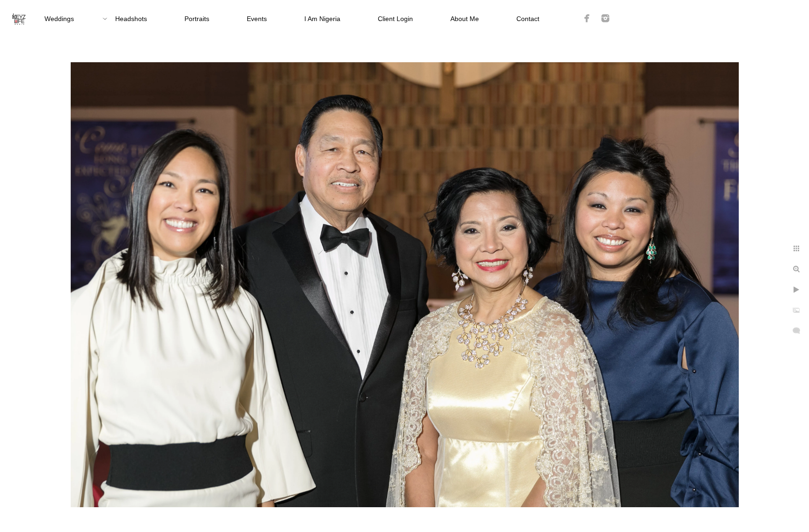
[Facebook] (587, 18)
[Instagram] (605, 18)
